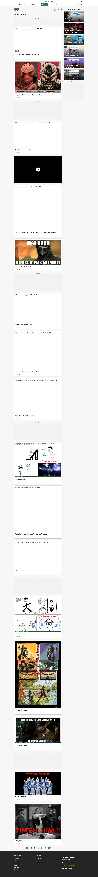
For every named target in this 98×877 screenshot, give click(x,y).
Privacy (72, 873)
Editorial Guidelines (42, 863)
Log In (82, 1)
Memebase (16, 863)
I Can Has (16, 858)
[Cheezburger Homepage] (49, 1)
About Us (39, 860)
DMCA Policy (81, 873)
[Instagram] (55, 10)
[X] (61, 10)
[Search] (16, 2)
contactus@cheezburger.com (69, 865)
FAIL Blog (16, 860)
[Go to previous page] (27, 848)
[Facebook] (58, 10)
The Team (39, 858)
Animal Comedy (18, 865)
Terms (69, 873)
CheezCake (17, 869)
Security (76, 873)
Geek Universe (17, 867)
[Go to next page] (49, 848)
